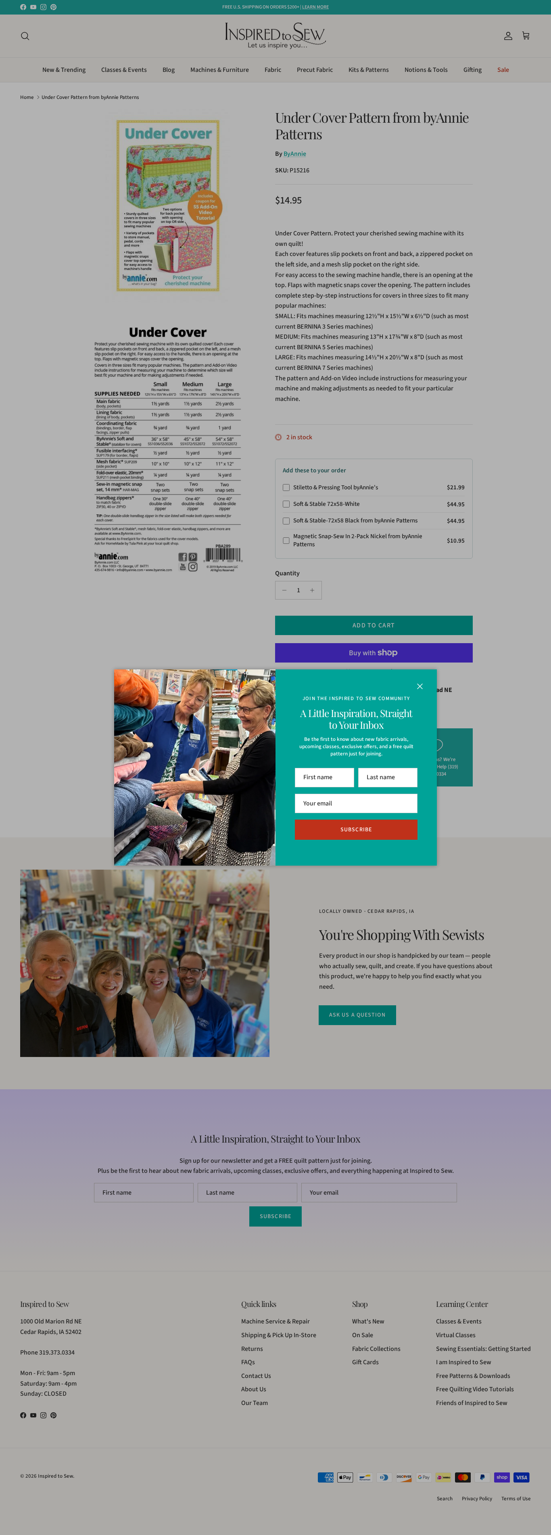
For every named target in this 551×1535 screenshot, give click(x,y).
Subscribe (356, 830)
